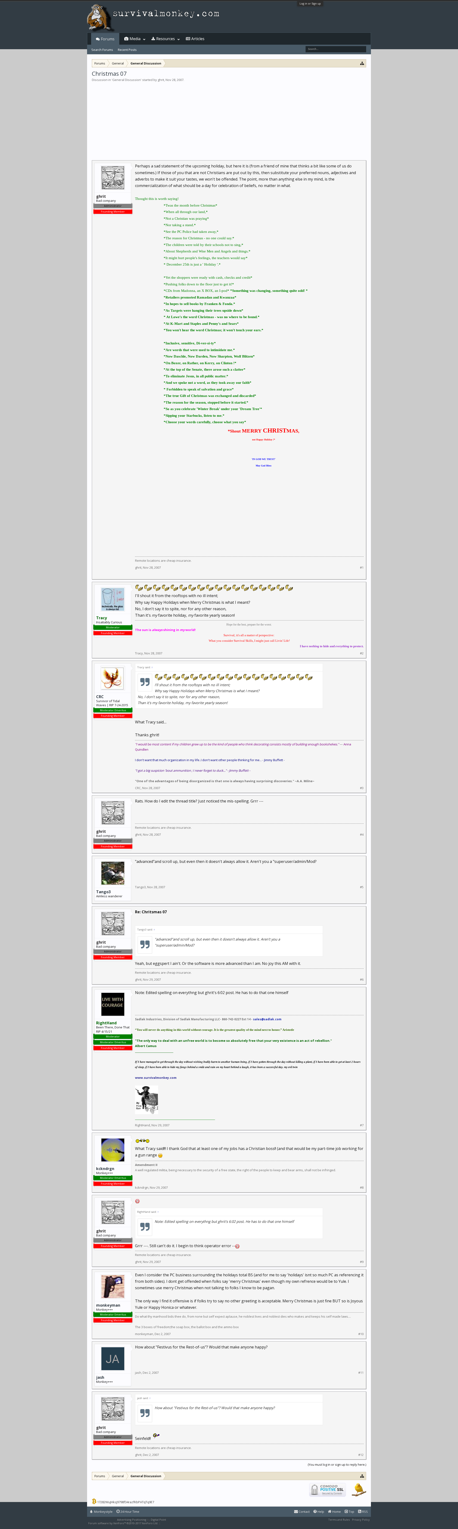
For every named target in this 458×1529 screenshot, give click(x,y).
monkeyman (108, 1305)
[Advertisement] (229, 118)
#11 (361, 1373)
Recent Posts (127, 50)
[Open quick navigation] (362, 63)
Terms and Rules (339, 1519)
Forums (107, 39)
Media (135, 38)
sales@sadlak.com (267, 1019)
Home (336, 1511)
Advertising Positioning (131, 1519)
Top (351, 1511)
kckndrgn (105, 1168)
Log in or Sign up (310, 3)
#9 (362, 1262)
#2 (362, 653)
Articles (197, 38)
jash (100, 1377)
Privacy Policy (361, 1519)
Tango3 (103, 891)
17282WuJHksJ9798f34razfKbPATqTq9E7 (125, 1502)
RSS (364, 1511)
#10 (361, 1334)
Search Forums (102, 50)
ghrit (161, 80)
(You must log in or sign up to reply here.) (337, 1464)
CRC (100, 696)
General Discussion (126, 80)
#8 (362, 1188)
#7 (362, 1125)
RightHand (142, 1125)
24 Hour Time (129, 1511)
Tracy (139, 653)
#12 (361, 1455)
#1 (362, 568)
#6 (362, 980)
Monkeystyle (103, 1511)
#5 (362, 887)
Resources (165, 38)
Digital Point (158, 1519)
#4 (362, 835)
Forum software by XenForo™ (123, 1523)
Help (320, 1511)
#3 (362, 788)
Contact (304, 1511)
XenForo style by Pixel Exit (178, 1523)
